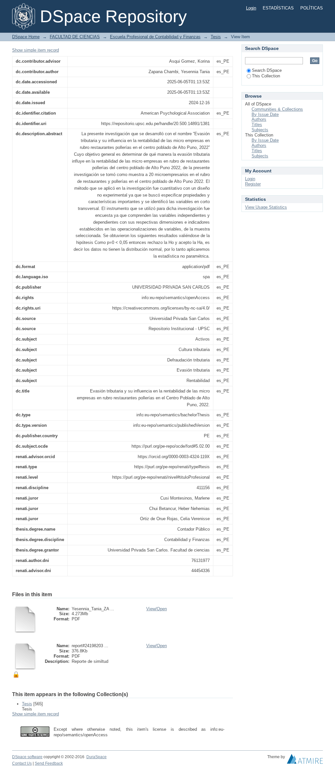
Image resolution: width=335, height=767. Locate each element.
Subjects (260, 129)
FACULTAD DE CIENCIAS (75, 36)
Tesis (216, 36)
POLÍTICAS (311, 8)
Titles (257, 124)
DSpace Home (26, 36)
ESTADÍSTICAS (278, 8)
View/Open (156, 608)
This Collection (266, 75)
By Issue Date (265, 114)
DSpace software (27, 757)
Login (251, 8)
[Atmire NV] (305, 760)
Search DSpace (267, 70)
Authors (259, 119)
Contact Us (22, 763)
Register (253, 184)
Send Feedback (49, 763)
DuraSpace (96, 757)
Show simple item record (35, 50)
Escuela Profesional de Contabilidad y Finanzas (155, 36)
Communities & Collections (277, 109)
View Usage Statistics (266, 207)
